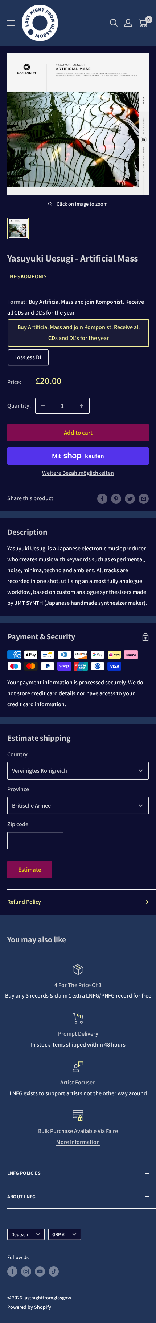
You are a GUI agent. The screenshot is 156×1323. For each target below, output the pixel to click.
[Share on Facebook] (102, 498)
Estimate (29, 870)
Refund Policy (24, 902)
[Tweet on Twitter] (130, 498)
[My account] (128, 23)
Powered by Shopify (29, 1307)
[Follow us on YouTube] (40, 1271)
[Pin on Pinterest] (116, 498)
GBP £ (58, 1234)
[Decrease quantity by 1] (43, 405)
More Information (78, 1142)
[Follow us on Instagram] (26, 1271)
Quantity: (19, 405)
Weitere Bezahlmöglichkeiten (78, 473)
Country (17, 754)
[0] (142, 23)
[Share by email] (144, 498)
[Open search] (114, 23)
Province (18, 789)
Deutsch (19, 1234)
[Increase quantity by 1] (81, 405)
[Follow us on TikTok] (54, 1271)
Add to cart (78, 433)
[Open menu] (11, 23)
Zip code (17, 824)
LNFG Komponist (28, 276)
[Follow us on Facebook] (12, 1271)
